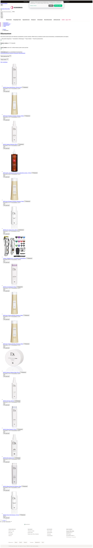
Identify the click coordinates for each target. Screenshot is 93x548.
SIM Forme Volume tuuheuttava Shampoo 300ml (13, 315)
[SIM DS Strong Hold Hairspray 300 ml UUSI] (14, 86)
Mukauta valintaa (33, 5)
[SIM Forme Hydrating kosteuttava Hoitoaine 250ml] (14, 200)
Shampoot (33, 19)
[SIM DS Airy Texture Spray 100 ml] (14, 228)
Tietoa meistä (49, 530)
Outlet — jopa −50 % (66, 19)
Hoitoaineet (40, 19)
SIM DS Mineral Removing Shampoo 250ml (12, 486)
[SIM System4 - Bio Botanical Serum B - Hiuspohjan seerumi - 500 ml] (14, 171)
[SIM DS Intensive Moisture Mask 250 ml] (14, 371)
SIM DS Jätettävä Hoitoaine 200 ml (10, 144)
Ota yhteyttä (11, 534)
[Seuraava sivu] (6, 520)
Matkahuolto (37, 542)
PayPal (20, 542)
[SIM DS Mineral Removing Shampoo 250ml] (14, 485)
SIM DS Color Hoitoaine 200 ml (9, 286)
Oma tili (10, 535)
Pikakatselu (25, 87)
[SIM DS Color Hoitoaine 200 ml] (14, 285)
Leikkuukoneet (56, 19)
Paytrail (25, 542)
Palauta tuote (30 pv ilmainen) (33, 534)
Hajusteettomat (26, 19)
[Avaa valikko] (2, 5)
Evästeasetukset (50, 535)
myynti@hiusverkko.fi (70, 535)
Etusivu (4, 29)
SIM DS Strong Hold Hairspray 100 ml (11, 514)
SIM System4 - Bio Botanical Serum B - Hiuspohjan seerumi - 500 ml (17, 172)
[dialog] (46, 4)
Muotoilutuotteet (48, 19)
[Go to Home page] (12, 8)
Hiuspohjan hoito (17, 19)
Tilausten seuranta (31, 530)
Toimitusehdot (49, 532)
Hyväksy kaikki (58, 5)
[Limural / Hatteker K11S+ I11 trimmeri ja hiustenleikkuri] (14, 257)
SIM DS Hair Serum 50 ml (8, 457)
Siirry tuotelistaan (4, 62)
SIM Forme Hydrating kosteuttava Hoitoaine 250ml (13, 201)
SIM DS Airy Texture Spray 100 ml (10, 229)
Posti (43, 542)
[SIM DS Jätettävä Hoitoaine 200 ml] (14, 143)
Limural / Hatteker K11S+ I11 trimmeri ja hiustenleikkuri (14, 258)
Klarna (16, 542)
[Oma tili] (2, 15)
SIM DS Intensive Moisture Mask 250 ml (11, 372)
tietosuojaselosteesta (56, 3)
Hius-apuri (10, 532)
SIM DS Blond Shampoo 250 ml (9, 429)
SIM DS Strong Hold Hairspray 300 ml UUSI (12, 87)
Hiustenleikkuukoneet (5, 53)
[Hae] (2, 13)
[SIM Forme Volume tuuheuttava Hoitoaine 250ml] (14, 342)
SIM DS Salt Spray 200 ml (8, 400)
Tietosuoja (49, 534)
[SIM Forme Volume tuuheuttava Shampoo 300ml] (14, 314)
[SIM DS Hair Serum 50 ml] (14, 456)
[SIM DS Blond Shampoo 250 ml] (14, 428)
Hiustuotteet (9, 19)
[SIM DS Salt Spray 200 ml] (14, 399)
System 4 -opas (11, 530)
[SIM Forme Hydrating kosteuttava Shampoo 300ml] (14, 114)
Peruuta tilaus (30, 532)
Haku (13, 11)
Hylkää (51, 5)
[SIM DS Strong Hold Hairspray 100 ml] (14, 513)
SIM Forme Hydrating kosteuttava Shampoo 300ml (13, 115)
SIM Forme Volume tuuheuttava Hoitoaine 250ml (13, 343)
